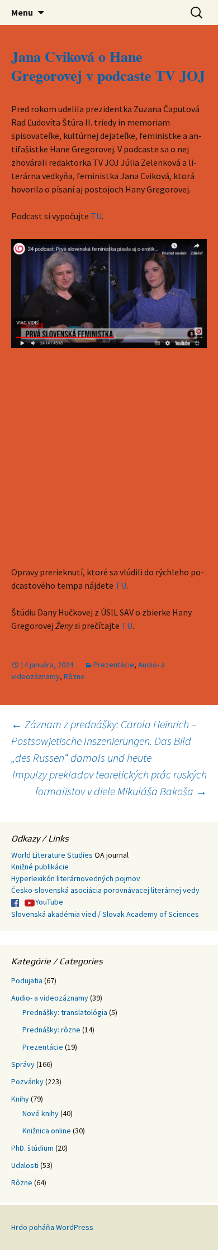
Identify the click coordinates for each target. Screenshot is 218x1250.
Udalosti (25, 1165)
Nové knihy (40, 1113)
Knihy (20, 1099)
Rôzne (74, 676)
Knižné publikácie (40, 867)
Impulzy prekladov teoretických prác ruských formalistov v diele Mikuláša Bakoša (109, 782)
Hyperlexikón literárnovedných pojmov (75, 878)
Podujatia (26, 980)
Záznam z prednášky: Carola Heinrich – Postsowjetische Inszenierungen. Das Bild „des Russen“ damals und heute (103, 741)
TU (96, 216)
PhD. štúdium (32, 1148)
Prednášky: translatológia (64, 1012)
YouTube (49, 902)
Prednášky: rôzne (51, 1030)
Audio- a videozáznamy (49, 998)
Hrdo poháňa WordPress (52, 1227)
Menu (22, 12)
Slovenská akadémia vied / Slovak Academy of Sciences (105, 914)
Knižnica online (46, 1131)
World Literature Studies (52, 855)
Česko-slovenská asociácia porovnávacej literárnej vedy (105, 890)
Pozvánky (27, 1081)
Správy (23, 1064)
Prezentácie (113, 665)
